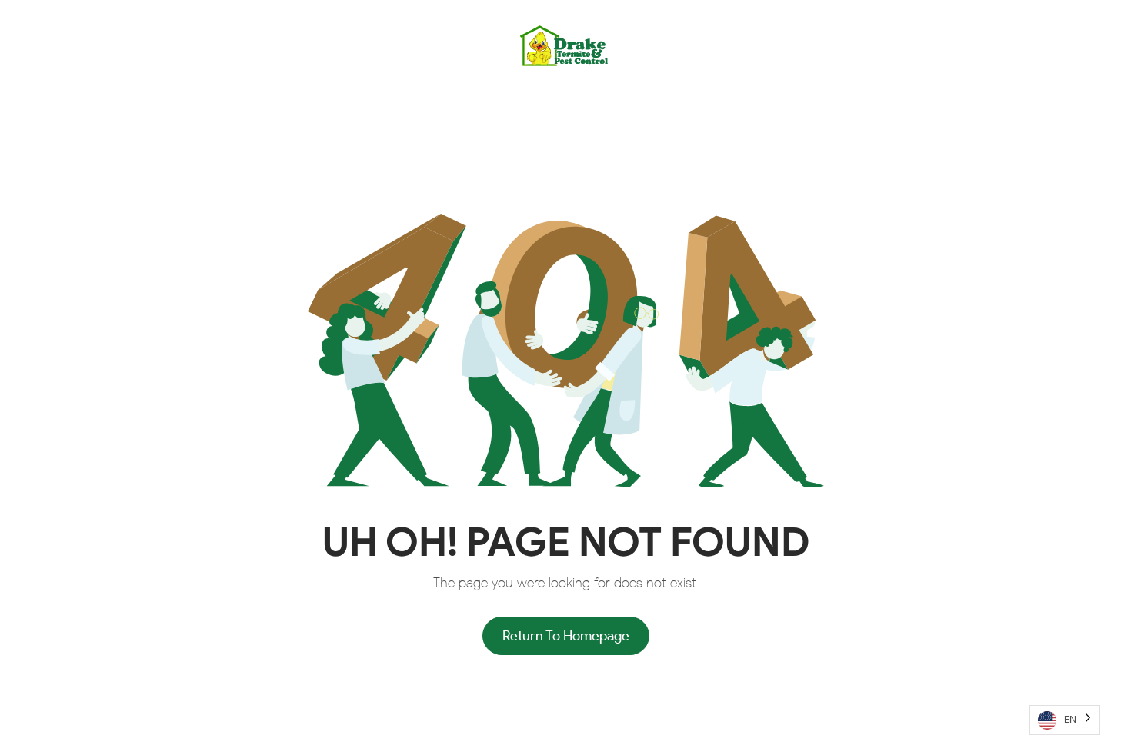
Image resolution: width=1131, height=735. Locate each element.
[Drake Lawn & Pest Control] (565, 45)
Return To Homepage (565, 635)
